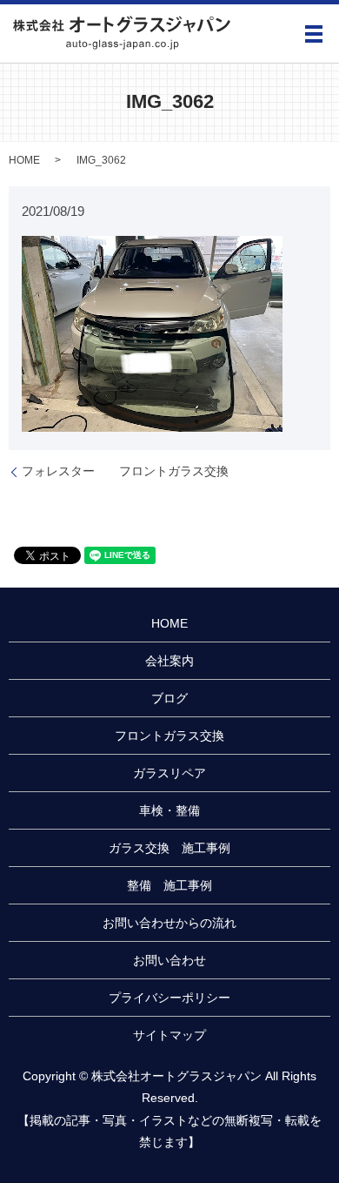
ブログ (169, 698)
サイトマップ (169, 1035)
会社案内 (169, 661)
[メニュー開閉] (313, 34)
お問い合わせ (169, 960)
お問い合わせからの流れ (169, 923)
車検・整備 (169, 810)
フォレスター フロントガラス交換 (125, 471)
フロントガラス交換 (169, 736)
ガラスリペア (169, 773)
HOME (24, 160)
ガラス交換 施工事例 (169, 848)
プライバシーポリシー (169, 998)
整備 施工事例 (169, 885)
